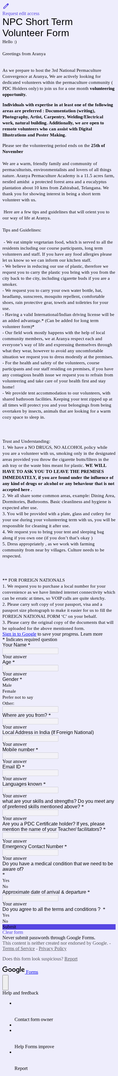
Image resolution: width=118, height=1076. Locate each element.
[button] (59, 9)
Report (70, 958)
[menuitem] (65, 1011)
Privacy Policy (53, 948)
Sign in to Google (19, 634)
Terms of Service (18, 948)
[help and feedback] (5, 982)
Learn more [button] (91, 634)
